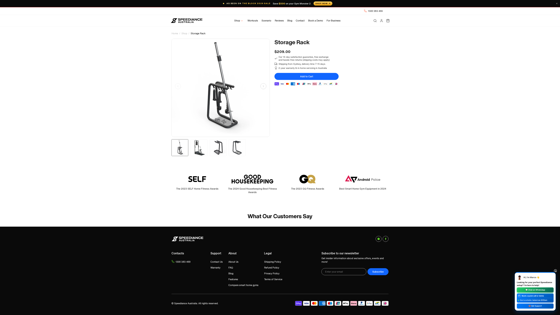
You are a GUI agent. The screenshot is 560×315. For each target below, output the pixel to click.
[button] (239, 20)
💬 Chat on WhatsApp (535, 290)
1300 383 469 (375, 11)
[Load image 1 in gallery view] (180, 147)
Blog (230, 273)
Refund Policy (271, 267)
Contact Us (216, 262)
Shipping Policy (272, 262)
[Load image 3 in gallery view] (218, 147)
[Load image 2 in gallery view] (199, 147)
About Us (233, 262)
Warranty (215, 267)
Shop (184, 33)
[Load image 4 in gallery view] (237, 147)
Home (175, 33)
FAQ (230, 267)
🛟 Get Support (535, 306)
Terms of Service (273, 279)
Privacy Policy (271, 273)
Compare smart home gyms (243, 285)
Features (233, 279)
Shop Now (321, 3)
